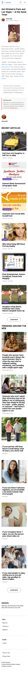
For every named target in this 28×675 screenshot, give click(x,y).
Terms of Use (6, 653)
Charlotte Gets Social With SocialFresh (13, 215)
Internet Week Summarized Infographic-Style (13, 184)
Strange (5, 148)
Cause (5, 269)
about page (19, 92)
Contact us (5, 626)
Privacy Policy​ (6, 656)
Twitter (4, 643)
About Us (4, 623)
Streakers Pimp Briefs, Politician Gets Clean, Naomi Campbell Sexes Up (13, 309)
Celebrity (5, 302)
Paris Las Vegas (7, 64)
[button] (24, 2)
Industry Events (7, 179)
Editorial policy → (14, 108)
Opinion (5, 239)
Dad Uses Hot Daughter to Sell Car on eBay (13, 154)
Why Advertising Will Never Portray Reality (13, 245)
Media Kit (5, 630)
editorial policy (8, 92)
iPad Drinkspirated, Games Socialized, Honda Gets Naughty (13, 276)
